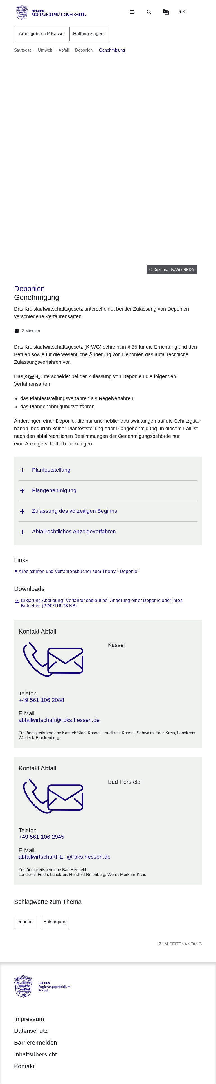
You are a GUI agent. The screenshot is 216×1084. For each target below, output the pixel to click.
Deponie (25, 921)
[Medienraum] (166, 12)
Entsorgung (54, 921)
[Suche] (149, 12)
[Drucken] (92, 330)
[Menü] (132, 12)
